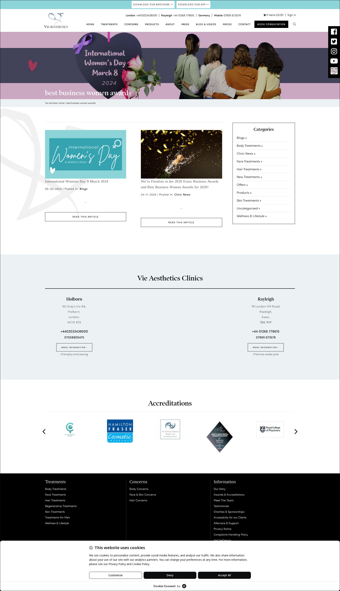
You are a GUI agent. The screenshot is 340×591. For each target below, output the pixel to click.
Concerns (131, 24)
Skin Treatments (248, 200)
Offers (241, 185)
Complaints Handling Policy (231, 534)
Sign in (291, 15)
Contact (244, 24)
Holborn (74, 299)
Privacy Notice (222, 529)
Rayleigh (266, 299)
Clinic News (182, 194)
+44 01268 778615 (183, 15)
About (170, 24)
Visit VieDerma (222, 540)
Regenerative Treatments (61, 506)
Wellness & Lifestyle (250, 216)
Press (185, 24)
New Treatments (248, 177)
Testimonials (221, 506)
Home (90, 24)
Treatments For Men (57, 517)
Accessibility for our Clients (230, 517)
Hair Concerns (138, 500)
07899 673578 (232, 15)
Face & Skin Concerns (142, 494)
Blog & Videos (206, 24)
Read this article (86, 216)
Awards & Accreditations (229, 494)
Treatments (109, 24)
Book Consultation (271, 24)
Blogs (84, 189)
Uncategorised (247, 208)
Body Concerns (138, 489)
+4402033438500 (146, 15)
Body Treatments (249, 145)
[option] (70, 429)
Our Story (219, 489)
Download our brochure (152, 4)
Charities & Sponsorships (229, 512)
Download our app (192, 4)
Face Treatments (248, 161)
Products (152, 24)
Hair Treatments (248, 169)
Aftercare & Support (226, 523)
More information (73, 347)
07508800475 (74, 337)
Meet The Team (224, 500)
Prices (227, 24)
